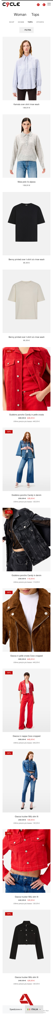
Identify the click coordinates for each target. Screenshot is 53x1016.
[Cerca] (31, 4)
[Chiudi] (7, 1009)
